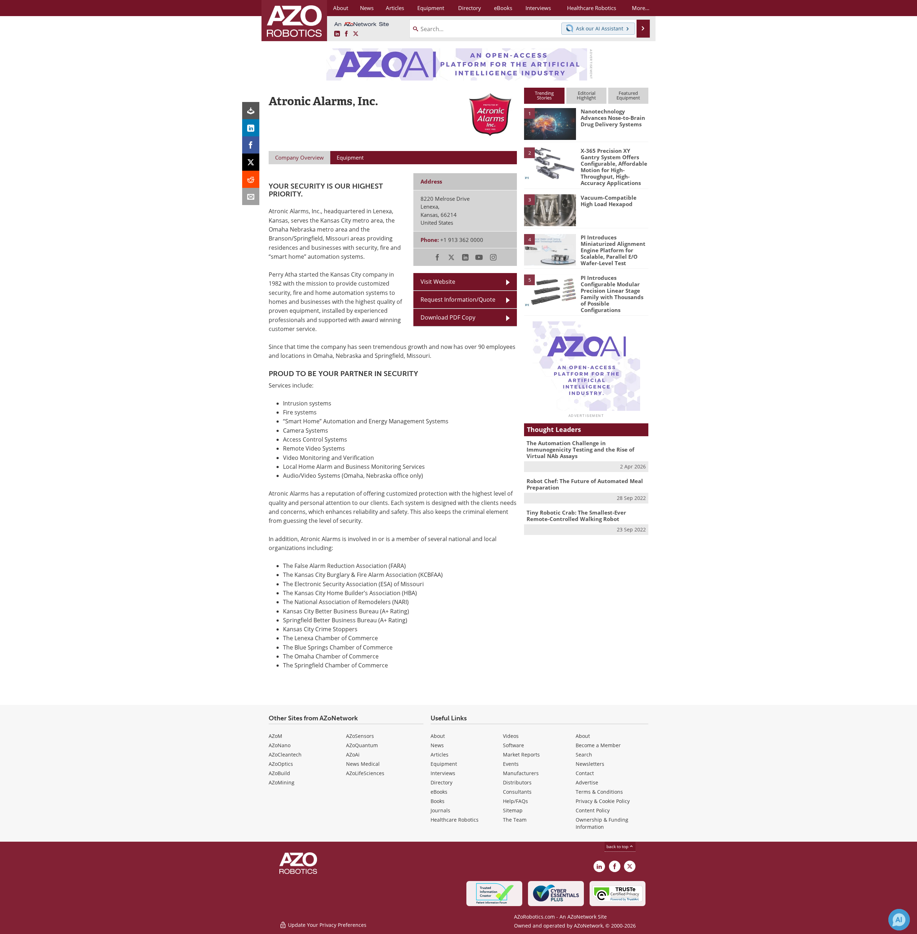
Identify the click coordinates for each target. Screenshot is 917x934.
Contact (585, 773)
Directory (441, 782)
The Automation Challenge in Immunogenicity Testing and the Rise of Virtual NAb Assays (580, 449)
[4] (550, 249)
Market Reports (521, 754)
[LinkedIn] (250, 127)
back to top (617, 846)
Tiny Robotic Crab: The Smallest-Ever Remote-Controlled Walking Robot (576, 515)
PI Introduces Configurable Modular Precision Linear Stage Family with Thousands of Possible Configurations (612, 293)
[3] (550, 209)
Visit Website (438, 282)
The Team (515, 819)
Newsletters (590, 763)
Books (438, 801)
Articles (439, 754)
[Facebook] (250, 145)
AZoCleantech (285, 754)
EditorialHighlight (586, 95)
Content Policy (593, 810)
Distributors (517, 782)
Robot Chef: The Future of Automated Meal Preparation (585, 484)
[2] (550, 163)
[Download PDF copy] (250, 110)
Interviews (443, 773)
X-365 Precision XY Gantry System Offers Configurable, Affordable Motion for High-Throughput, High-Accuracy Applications (614, 166)
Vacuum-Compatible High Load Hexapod (609, 201)
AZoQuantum (362, 745)
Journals (440, 810)
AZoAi (353, 754)
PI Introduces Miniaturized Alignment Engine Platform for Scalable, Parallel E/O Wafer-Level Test (613, 250)
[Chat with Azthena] (899, 919)
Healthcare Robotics (455, 819)
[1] (550, 123)
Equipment (444, 763)
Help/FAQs (515, 801)
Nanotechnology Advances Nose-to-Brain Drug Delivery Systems (613, 118)
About (438, 736)
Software (513, 745)
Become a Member (598, 745)
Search (584, 754)
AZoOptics (281, 763)
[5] (550, 290)
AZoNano (280, 745)
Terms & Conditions (599, 791)
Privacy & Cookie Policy (603, 801)
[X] (250, 162)
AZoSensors (360, 736)
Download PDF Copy (448, 317)
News (437, 745)
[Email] (250, 196)
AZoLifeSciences (365, 773)
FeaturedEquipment (628, 95)
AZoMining (281, 782)
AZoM (275, 736)
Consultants (517, 791)
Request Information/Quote (458, 299)
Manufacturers (521, 773)
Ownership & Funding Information (602, 823)
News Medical (363, 763)
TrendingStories (544, 95)
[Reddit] (250, 179)
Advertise (587, 782)
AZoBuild (279, 773)
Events (511, 763)
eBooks (439, 791)
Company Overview (299, 157)
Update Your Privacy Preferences (326, 924)
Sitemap (513, 810)
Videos (511, 736)
